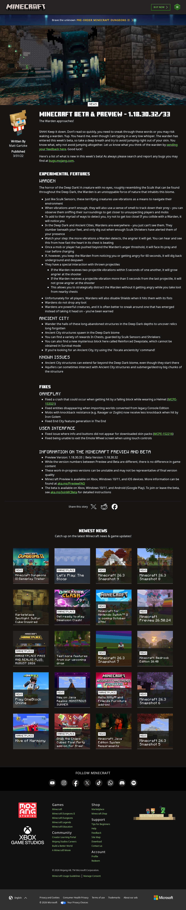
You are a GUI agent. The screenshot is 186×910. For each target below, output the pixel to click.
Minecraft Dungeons (62, 818)
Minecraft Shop (99, 813)
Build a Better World (62, 845)
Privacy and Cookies (50, 897)
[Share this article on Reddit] (104, 507)
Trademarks (114, 897)
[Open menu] (177, 7)
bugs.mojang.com (61, 161)
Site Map (96, 837)
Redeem (96, 860)
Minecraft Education (62, 826)
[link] (52, 783)
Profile (95, 856)
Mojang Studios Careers (64, 841)
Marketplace (98, 809)
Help (94, 828)
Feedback (96, 832)
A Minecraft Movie (61, 850)
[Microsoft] (163, 897)
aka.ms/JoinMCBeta (63, 492)
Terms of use (98, 897)
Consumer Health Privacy (75, 897)
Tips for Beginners (101, 824)
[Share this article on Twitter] (93, 507)
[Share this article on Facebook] (115, 507)
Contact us (97, 845)
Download (97, 841)
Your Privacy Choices (77, 902)
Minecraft (57, 809)
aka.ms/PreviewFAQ (71, 483)
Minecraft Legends (61, 822)
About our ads (131, 897)
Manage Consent (92, 876)
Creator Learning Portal (64, 837)
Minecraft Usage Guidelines (66, 876)
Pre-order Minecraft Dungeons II (103, 20)
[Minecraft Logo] (25, 7)
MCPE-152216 (163, 434)
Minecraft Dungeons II (63, 813)
